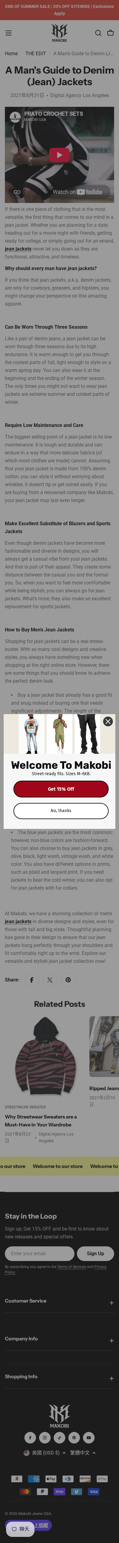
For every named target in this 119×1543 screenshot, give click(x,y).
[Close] (108, 721)
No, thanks (61, 810)
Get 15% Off (61, 789)
